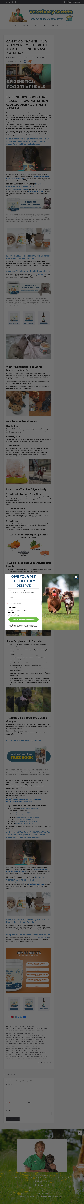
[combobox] (9, 603)
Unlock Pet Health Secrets (24, 619)
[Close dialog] (76, 577)
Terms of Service (28, 627)
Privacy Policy (20, 627)
